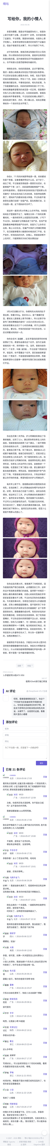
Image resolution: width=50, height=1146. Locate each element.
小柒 (12, 1096)
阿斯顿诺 (13, 1110)
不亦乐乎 (13, 856)
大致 (12, 954)
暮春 (12, 991)
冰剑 (16, 801)
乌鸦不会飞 (14, 884)
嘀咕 (6, 3)
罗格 (12, 1079)
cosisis (13, 782)
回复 (45, 783)
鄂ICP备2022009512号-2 (34, 1144)
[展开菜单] (44, 1132)
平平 (12, 1019)
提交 (41, 769)
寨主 (12, 1047)
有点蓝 (13, 977)
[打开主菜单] (44, 4)
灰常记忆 (13, 1033)
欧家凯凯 (13, 1005)
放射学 (13, 939)
